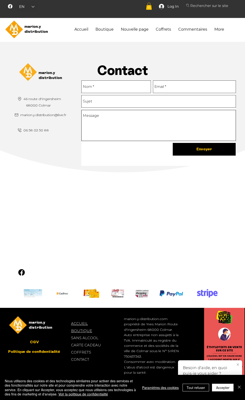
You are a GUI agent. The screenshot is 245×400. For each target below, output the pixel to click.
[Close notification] (238, 365)
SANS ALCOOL (84, 338)
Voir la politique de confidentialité (83, 394)
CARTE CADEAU (86, 345)
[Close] (239, 387)
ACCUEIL (79, 323)
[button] (149, 6)
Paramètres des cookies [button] (160, 387)
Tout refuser (196, 387)
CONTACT (80, 359)
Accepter (222, 387)
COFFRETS (81, 352)
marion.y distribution (36, 29)
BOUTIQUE (81, 330)
